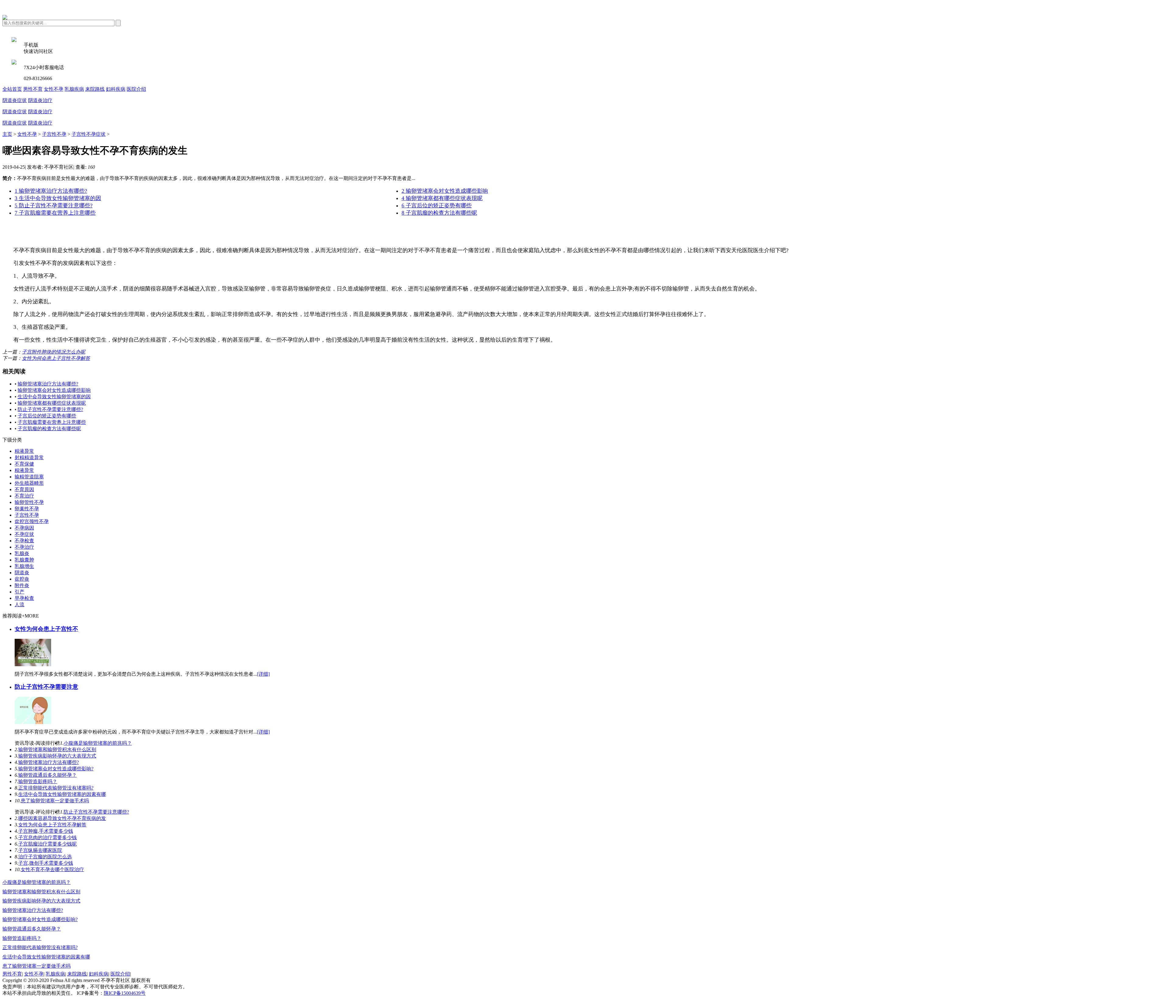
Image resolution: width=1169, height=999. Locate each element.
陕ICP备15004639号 (125, 993)
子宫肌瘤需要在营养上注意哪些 (52, 422)
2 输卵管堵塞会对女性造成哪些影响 (445, 191)
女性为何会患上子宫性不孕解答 (56, 358)
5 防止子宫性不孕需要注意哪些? (54, 205)
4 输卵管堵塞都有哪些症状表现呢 (442, 198)
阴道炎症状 (14, 100)
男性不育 (33, 89)
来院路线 (95, 89)
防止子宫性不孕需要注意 (46, 687)
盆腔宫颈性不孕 (32, 521)
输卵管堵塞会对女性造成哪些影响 (54, 390)
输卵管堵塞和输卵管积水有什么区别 (57, 749)
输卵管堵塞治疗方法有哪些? (48, 383)
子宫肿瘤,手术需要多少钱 (45, 831)
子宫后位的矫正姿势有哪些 (47, 415)
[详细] (263, 674)
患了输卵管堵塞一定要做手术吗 (55, 800)
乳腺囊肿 (24, 559)
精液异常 (24, 451)
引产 (19, 591)
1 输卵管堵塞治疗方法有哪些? (51, 191)
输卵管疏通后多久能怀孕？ (47, 775)
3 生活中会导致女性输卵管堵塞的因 (58, 198)
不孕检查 (24, 540)
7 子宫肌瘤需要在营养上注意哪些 (55, 213)
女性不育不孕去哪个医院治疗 (52, 869)
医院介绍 (136, 89)
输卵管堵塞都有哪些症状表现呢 (52, 403)
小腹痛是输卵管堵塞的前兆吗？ (98, 743)
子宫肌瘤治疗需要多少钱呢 (47, 843)
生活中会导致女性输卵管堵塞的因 (54, 396)
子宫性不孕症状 (89, 134)
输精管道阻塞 (29, 476)
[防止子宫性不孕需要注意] (33, 722)
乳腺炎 (22, 553)
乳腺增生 (24, 566)
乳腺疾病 (74, 89)
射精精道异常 (29, 457)
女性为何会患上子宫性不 (46, 629)
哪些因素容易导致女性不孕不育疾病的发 (62, 818)
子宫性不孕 (54, 134)
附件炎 (22, 585)
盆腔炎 (22, 579)
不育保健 (24, 463)
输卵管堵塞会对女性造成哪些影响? (55, 768)
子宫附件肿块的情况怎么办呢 (53, 351)
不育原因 (24, 489)
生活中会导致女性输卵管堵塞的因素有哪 (62, 794)
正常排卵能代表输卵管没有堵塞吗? (55, 787)
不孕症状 (24, 534)
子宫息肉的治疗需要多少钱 (47, 837)
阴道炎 (22, 572)
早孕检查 (24, 598)
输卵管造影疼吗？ (37, 781)
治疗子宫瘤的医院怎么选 (45, 856)
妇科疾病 (115, 89)
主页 (7, 134)
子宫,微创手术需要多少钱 (45, 863)
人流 (19, 604)
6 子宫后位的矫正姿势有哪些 (437, 205)
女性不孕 (53, 89)
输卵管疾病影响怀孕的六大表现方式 (57, 755)
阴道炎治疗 (40, 100)
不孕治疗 (24, 547)
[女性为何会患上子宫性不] (33, 664)
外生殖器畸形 (29, 483)
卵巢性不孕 (27, 508)
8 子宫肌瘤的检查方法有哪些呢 (439, 213)
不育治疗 (24, 495)
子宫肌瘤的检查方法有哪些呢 (49, 428)
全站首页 (12, 89)
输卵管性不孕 (29, 502)
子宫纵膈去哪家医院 (40, 850)
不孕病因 (24, 527)
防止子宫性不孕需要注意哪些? (50, 409)
